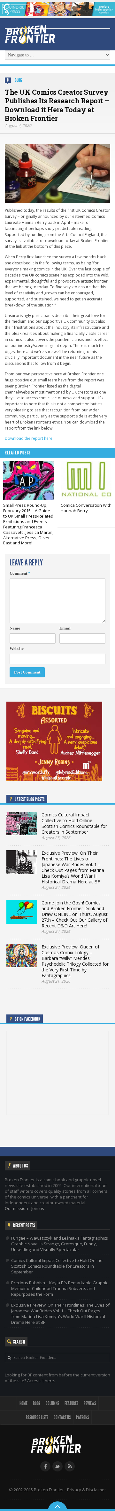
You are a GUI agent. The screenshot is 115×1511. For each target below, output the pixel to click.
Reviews (90, 1403)
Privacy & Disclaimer (86, 1490)
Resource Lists (37, 1417)
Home (23, 1403)
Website (17, 648)
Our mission (16, 1208)
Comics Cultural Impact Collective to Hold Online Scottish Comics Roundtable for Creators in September (57, 1266)
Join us (37, 1208)
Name (15, 628)
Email (65, 628)
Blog (18, 80)
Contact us (62, 1417)
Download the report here (28, 438)
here (49, 1380)
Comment (20, 573)
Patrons (82, 1417)
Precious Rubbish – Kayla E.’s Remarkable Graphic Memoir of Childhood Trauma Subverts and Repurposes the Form (59, 1288)
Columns (52, 1403)
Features (71, 1403)
